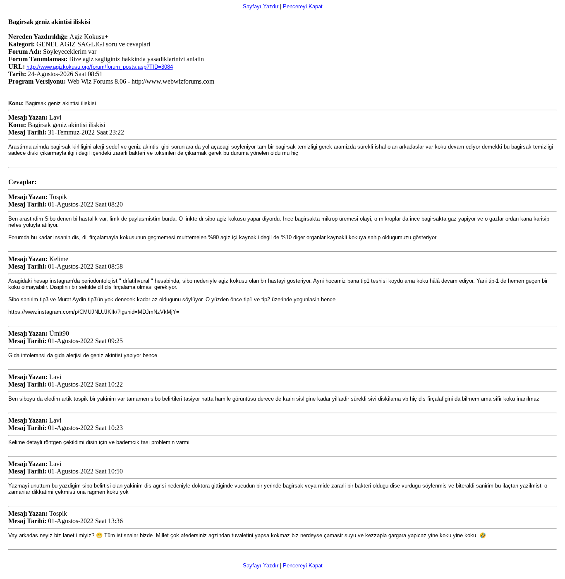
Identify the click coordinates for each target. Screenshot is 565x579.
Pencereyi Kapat (303, 6)
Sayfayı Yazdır (260, 6)
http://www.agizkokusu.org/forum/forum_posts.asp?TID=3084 (99, 67)
